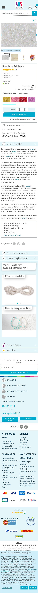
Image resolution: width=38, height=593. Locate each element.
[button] (3, 35)
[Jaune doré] (6, 99)
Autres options (7, 588)
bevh (16, 518)
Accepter (33, 588)
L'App (3, 487)
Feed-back (28, 418)
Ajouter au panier (18, 114)
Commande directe (8, 458)
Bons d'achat (24, 440)
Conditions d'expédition (9, 465)
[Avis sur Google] (19, 512)
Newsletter (23, 445)
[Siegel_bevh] (9, 522)
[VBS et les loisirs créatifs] (19, 5)
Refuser (24, 588)
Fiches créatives (25, 447)
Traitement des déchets (9, 448)
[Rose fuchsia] (31, 99)
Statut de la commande (27, 483)
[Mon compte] (29, 7)
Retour (4, 480)
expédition (32, 89)
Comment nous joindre (27, 481)
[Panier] (34, 7)
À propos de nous (7, 441)
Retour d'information (26, 486)
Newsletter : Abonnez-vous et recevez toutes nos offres (19, 361)
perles (31, 149)
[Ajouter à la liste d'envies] (34, 20)
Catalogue (23, 438)
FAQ (21, 450)
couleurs (28, 186)
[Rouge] (23, 99)
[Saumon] (15, 99)
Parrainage (23, 442)
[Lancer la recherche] (34, 13)
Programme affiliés (8, 444)
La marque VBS (7, 446)
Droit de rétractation (8, 473)
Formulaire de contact (9, 419)
